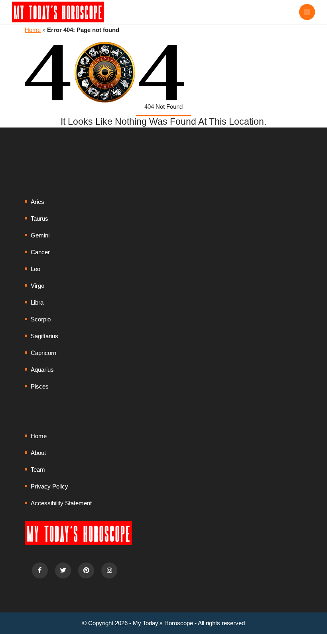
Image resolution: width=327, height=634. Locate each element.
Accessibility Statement (61, 503)
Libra (37, 302)
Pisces (40, 386)
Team (38, 469)
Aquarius (42, 369)
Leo (35, 268)
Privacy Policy (49, 486)
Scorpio (41, 319)
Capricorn (43, 352)
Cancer (40, 252)
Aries (37, 201)
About (38, 452)
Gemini (40, 235)
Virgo (37, 285)
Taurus (39, 218)
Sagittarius (44, 336)
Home (33, 29)
